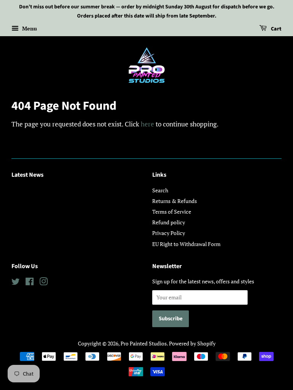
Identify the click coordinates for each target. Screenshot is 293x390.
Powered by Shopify (192, 343)
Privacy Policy (168, 233)
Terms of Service (171, 211)
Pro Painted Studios (144, 343)
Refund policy (168, 222)
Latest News (27, 175)
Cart (276, 29)
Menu (29, 28)
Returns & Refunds (174, 201)
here (147, 124)
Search (160, 190)
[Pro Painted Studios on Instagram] (43, 282)
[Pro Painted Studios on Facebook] (29, 282)
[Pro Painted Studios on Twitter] (15, 282)
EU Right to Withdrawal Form (186, 244)
